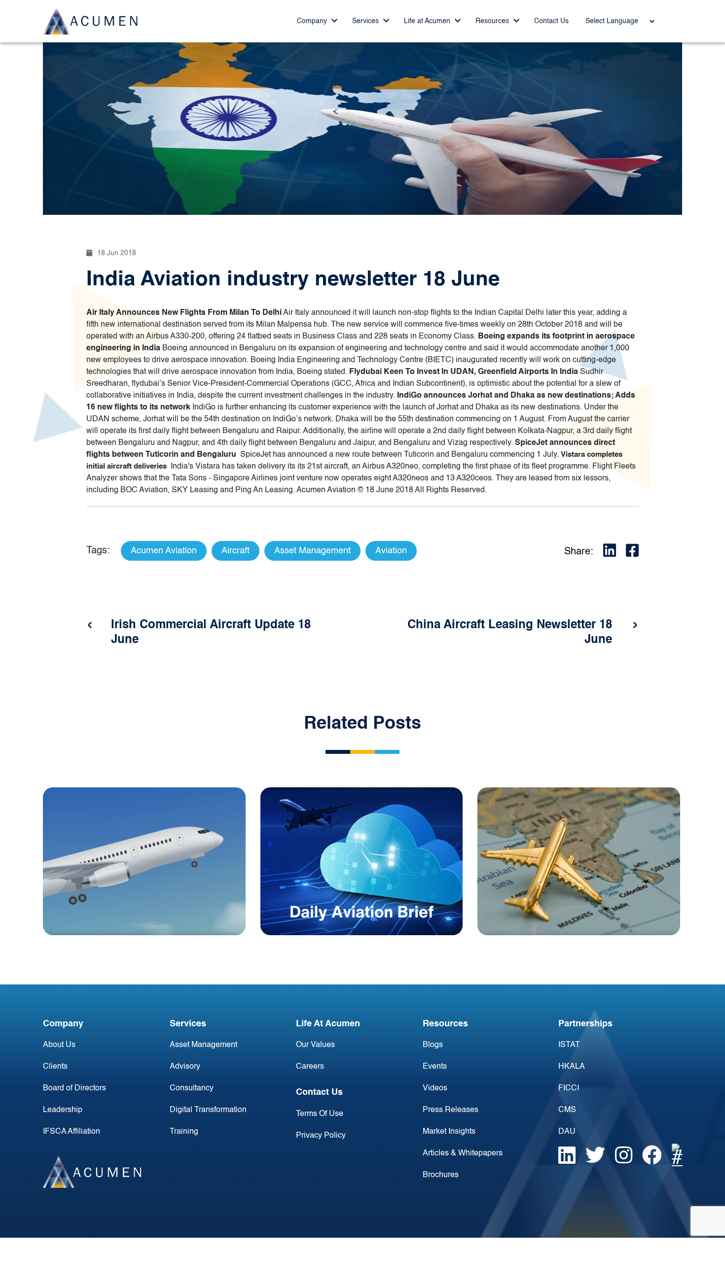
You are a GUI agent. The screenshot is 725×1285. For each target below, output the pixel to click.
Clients (55, 1067)
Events (435, 1067)
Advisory (185, 1067)
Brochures (441, 1175)
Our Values (315, 1045)
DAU (567, 1132)
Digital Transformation (208, 1110)
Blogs (433, 1045)
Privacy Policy (321, 1136)
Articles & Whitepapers (463, 1153)
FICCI (568, 1088)
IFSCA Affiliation (71, 1132)
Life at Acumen (428, 21)
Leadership (62, 1110)
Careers (310, 1067)
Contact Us (551, 21)
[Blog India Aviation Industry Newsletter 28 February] (578, 861)
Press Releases (450, 1110)
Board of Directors (74, 1088)
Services (366, 21)
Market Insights (449, 1132)
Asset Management (203, 1045)
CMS (567, 1110)
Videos (435, 1088)
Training (184, 1132)
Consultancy (192, 1088)
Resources (493, 21)
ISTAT (569, 1045)
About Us (59, 1045)
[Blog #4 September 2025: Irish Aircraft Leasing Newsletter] (144, 861)
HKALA (571, 1067)
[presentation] (89, 625)
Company (313, 21)
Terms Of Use (319, 1114)
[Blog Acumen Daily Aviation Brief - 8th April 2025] (361, 861)
